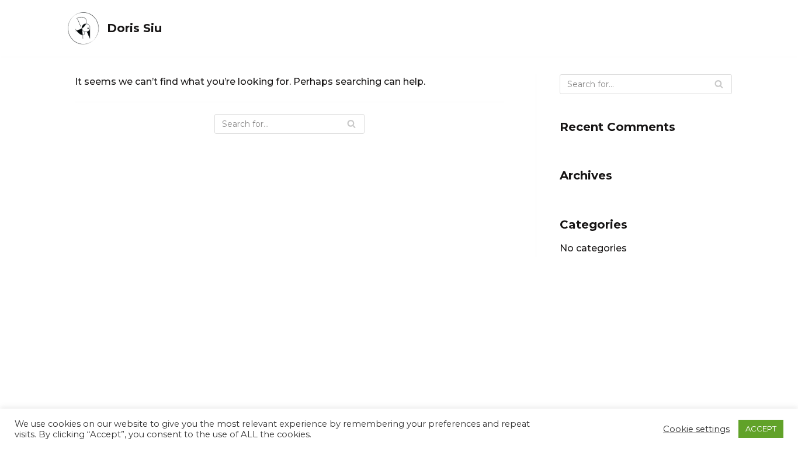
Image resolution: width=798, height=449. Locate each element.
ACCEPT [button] (760, 428)
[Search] (351, 124)
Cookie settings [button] (696, 429)
